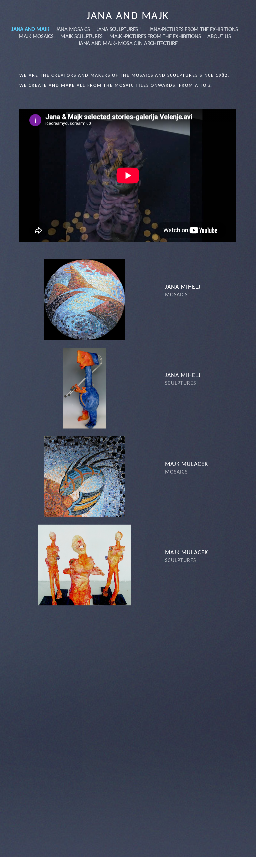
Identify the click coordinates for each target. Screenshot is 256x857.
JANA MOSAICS (73, 29)
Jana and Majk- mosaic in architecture (128, 43)
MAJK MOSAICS (36, 36)
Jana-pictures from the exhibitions (193, 29)
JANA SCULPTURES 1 (119, 29)
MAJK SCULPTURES (81, 36)
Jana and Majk (128, 16)
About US (219, 36)
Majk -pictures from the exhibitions (155, 36)
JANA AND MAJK (30, 29)
